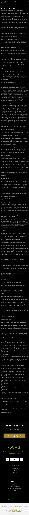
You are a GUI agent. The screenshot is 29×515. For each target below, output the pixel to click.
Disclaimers (18, 510)
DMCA (22, 510)
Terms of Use (13, 510)
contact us (5, 409)
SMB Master (17, 513)
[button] (15, 2)
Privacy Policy (8, 510)
